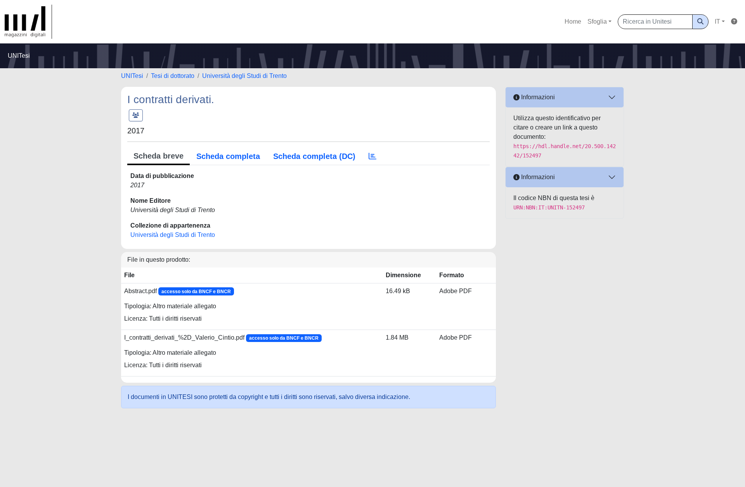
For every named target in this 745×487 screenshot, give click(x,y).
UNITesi (132, 76)
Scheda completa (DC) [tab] (314, 156)
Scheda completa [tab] (228, 156)
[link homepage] (28, 22)
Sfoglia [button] (597, 21)
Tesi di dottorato (172, 76)
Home (573, 21)
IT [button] (717, 21)
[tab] (372, 156)
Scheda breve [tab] (158, 156)
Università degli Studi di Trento (244, 76)
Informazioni (537, 97)
